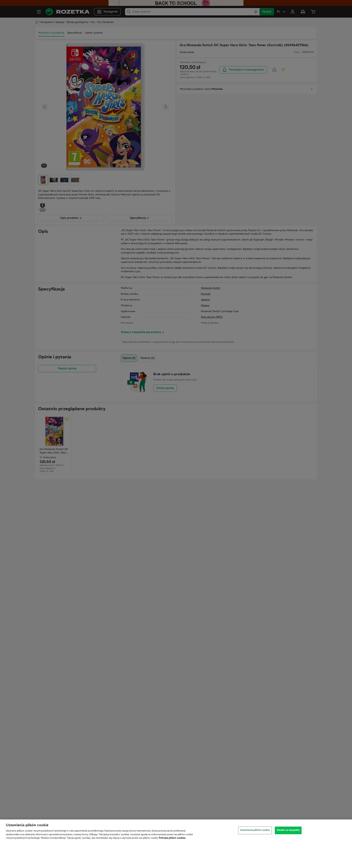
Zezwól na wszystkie (288, 830)
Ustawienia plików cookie (255, 830)
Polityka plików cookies (172, 838)
